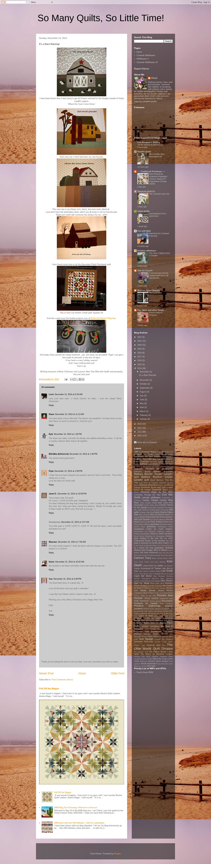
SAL (137, 626)
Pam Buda (164, 593)
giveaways (151, 526)
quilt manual (157, 611)
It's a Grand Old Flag (165, 545)
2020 (139, 345)
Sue (51, 579)
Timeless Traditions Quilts (162, 656)
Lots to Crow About (141, 574)
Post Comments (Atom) (62, 679)
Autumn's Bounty (142, 472)
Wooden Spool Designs (148, 290)
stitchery (165, 636)
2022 (139, 337)
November (145, 380)
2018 (139, 353)
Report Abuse (141, 68)
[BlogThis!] (74, 379)
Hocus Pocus (139, 536)
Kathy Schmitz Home (160, 558)
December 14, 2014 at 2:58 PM (68, 471)
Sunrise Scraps (161, 642)
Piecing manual (155, 601)
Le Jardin (158, 565)
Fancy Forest (145, 517)
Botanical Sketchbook (148, 485)
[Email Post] (65, 379)
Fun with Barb (144, 231)
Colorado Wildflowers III (147, 62)
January (144, 419)
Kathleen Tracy (142, 558)
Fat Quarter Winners (157, 519)
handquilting (145, 534)
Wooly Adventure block (164, 664)
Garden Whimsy (144, 524)
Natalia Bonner (148, 590)
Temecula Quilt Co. (156, 645)
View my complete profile (145, 101)
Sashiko (145, 626)
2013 (139, 424)
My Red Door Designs (158, 588)
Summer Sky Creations (164, 639)
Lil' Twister (156, 568)
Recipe (137, 620)
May (142, 403)
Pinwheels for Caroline (146, 603)
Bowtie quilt (162, 485)
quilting (136, 613)
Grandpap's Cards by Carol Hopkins (153, 529)
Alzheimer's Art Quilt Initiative (147, 457)
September (145, 388)
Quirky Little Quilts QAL (163, 616)
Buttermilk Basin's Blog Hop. (103, 318)
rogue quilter (143, 211)
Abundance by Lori (165, 452)
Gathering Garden (166, 524)
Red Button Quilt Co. (149, 623)
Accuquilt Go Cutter (143, 454)
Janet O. (53, 494)
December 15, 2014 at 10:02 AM (69, 562)
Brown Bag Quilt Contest (162, 487)
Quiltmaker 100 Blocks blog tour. (151, 613)
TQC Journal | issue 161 (159, 194)
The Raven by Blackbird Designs (157, 654)
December (145, 372)
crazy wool (157, 503)
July (142, 395)
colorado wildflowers (151, 497)
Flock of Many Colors (159, 522)
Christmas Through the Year (147, 495)
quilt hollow (148, 611)
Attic (153, 466)
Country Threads (150, 500)
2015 (139, 364)
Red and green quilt (150, 620)
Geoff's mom (139, 526)
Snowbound (156, 631)
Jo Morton (162, 550)
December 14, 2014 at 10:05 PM (72, 494)
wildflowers (143, 661)
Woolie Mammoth (148, 664)
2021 (139, 341)
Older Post (117, 673)
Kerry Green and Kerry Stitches (152, 562)
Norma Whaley (165, 590)
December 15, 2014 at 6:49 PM (67, 579)
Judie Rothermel (151, 553)
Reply (51, 405)
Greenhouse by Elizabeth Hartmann (149, 531)
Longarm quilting (155, 571)
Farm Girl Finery (158, 517)
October (144, 384)
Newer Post (46, 673)
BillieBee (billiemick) (59, 454)
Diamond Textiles (148, 510)
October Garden (154, 593)
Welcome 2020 (155, 293)
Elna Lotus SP (144, 514)
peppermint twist (166, 598)
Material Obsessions (142, 578)
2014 (139, 368)
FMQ (171, 522)
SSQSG (165, 634)
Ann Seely (153, 461)
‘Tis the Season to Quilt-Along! (150, 145)
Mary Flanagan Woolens (163, 576)
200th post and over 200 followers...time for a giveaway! (79, 823)
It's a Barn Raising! (147, 375)
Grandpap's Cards (165, 526)
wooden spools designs (158, 661)
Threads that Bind (142, 656)
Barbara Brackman (163, 471)
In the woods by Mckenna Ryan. (145, 545)
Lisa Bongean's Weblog (148, 142)
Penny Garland (151, 598)
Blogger (117, 853)
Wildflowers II (143, 59)
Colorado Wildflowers (146, 55)
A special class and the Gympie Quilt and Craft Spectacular (158, 275)
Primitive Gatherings (147, 605)
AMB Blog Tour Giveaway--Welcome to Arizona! (75, 807)
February (144, 415)
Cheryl (154, 78)
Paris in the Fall (148, 595)
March (143, 411)
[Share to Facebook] (80, 379)
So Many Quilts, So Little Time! (101, 18)
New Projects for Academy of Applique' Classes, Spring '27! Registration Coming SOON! (158, 179)
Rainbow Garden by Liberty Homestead (153, 618)
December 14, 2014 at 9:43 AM (68, 394)
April (142, 407)
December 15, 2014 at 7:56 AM (72, 542)
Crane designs (145, 503)
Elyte (51, 471)
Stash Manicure (154, 636)
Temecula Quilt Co (146, 191)
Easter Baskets (160, 512)
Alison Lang (167, 454)
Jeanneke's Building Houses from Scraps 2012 (153, 549)
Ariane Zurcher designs (162, 464)
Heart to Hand (157, 534)
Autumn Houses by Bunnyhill (153, 468)
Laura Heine (148, 566)
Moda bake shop (157, 583)
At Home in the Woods (142, 466)
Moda (146, 583)
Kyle (51, 434)
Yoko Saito (151, 666)
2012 (139, 428)
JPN (141, 553)
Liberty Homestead (142, 568)
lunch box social (167, 574)
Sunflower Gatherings (143, 642)
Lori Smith (167, 571)
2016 (139, 360)
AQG (150, 464)
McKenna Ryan (158, 578)
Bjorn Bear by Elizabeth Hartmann (152, 483)
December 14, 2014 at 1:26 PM (68, 434)
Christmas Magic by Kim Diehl (156, 492)
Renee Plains (166, 623)
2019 (139, 349)
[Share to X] (77, 379)
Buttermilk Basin (160, 490)
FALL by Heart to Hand (160, 514)
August (143, 392)
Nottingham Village (141, 593)
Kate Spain (169, 555)
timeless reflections (146, 250)
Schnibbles (154, 626)
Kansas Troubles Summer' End (153, 555)
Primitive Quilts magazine (152, 609)
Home (82, 673)
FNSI (136, 524)
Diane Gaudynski (162, 510)
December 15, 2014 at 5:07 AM (75, 522)
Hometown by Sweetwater (155, 536)
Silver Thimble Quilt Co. (155, 629)
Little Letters (143, 571)
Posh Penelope (166, 603)
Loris (51, 394)
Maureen (53, 542)
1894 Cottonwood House (145, 452)
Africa (157, 454)
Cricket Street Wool (151, 505)
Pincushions (167, 601)
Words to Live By (140, 666)
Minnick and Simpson (152, 581)
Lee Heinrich (168, 566)
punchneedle (138, 611)
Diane (51, 414)
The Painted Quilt (141, 652)
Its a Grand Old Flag (143, 548)
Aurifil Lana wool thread (164, 466)
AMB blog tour (153, 459)
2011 (139, 432)
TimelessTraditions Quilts (143, 659)
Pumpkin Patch (167, 609)
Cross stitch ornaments (156, 507)
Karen (51, 562)
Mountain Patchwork (155, 586)
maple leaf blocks (143, 576)
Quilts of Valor (146, 616)
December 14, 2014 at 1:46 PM (83, 454)
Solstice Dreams (151, 634)
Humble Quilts (144, 151)
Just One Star (164, 553)
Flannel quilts (145, 522)
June (142, 399)
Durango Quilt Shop (146, 512)
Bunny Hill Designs (142, 490)
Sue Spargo (146, 639)
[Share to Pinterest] (83, 379)
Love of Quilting (154, 574)
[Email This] (71, 379)
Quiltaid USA (168, 611)
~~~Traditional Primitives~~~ (151, 171)
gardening (154, 524)
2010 (139, 435)
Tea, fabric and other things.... (151, 310)
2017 (139, 356)
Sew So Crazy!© (145, 270)
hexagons (168, 534)
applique (143, 464)
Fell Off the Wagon (49, 688)
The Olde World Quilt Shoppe (153, 646)
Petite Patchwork (141, 601)
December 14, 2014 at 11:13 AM (69, 414)
